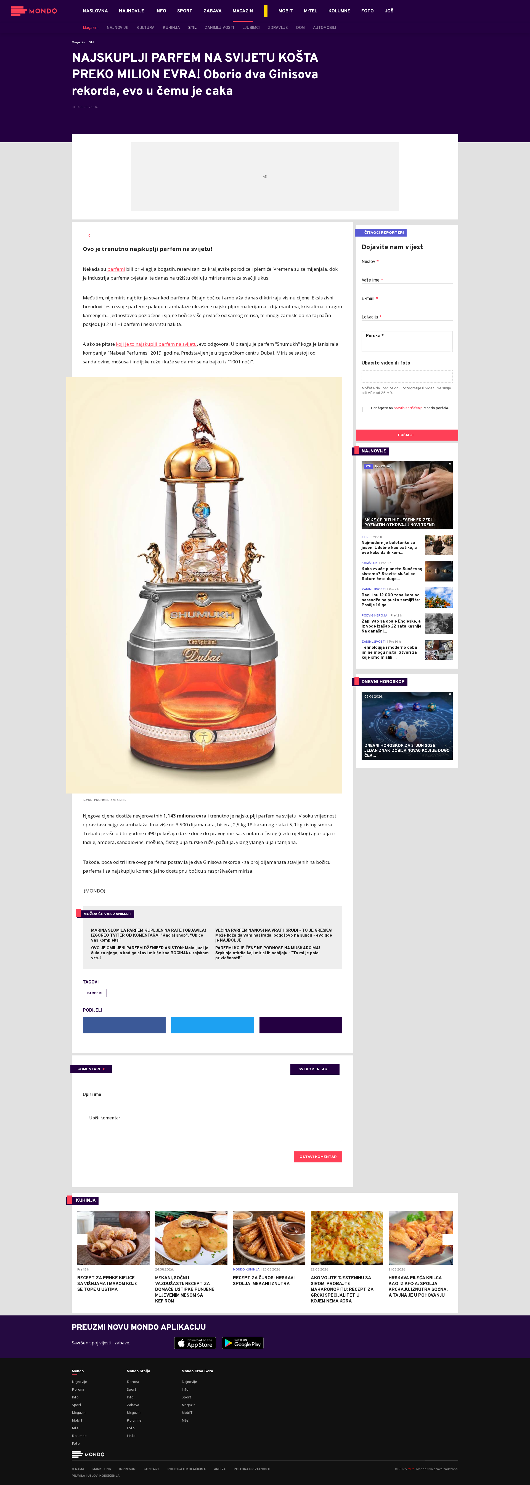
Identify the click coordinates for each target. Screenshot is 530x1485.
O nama (78, 1469)
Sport (76, 1405)
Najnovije (79, 1382)
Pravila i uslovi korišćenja (96, 1476)
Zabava (133, 1405)
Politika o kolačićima (187, 1469)
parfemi (116, 269)
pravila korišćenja (408, 408)
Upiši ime (92, 1095)
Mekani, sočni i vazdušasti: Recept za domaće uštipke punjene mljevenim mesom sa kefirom (184, 1289)
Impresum (127, 1469)
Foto (76, 1443)
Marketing (101, 1469)
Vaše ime (372, 280)
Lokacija (371, 317)
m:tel (411, 1469)
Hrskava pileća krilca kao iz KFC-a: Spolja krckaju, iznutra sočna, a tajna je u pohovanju (418, 1286)
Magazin (78, 42)
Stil (91, 42)
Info (75, 1397)
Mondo (78, 1371)
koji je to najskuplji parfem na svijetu (156, 344)
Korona (78, 1389)
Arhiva (220, 1469)
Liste (131, 1436)
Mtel (76, 1428)
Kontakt (151, 1469)
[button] (82, 1239)
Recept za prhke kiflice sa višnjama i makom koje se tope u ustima (107, 1284)
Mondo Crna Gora (197, 1371)
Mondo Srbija (138, 1371)
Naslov (370, 262)
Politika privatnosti (252, 1469)
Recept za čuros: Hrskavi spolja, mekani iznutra (264, 1281)
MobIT (77, 1420)
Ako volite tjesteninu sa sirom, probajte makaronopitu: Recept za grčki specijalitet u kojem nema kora (342, 1289)
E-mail (370, 299)
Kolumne (79, 1436)
